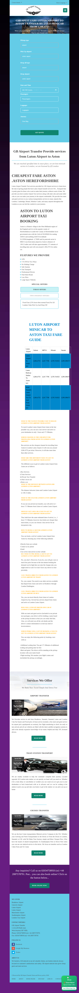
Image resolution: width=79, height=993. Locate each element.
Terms (33, 975)
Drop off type (25, 63)
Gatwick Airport (17, 905)
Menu (65, 10)
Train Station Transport (39, 753)
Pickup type (24, 40)
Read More (38, 738)
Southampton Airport (18, 915)
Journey (23, 116)
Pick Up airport (25, 51)
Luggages (23, 105)
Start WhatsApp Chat (69, 988)
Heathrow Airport (17, 902)
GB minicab (24, 961)
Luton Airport (16, 907)
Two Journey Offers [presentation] (39, 296)
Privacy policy (42, 975)
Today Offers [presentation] (39, 289)
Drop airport (25, 74)
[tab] (39, 289)
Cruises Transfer (39, 811)
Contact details (16, 2)
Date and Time (25, 85)
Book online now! (39, 885)
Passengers (24, 94)
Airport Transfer (39, 696)
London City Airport (18, 918)
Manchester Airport (18, 912)
